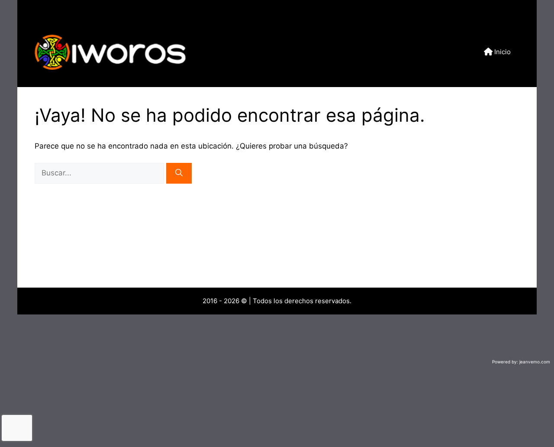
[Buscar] (179, 173)
